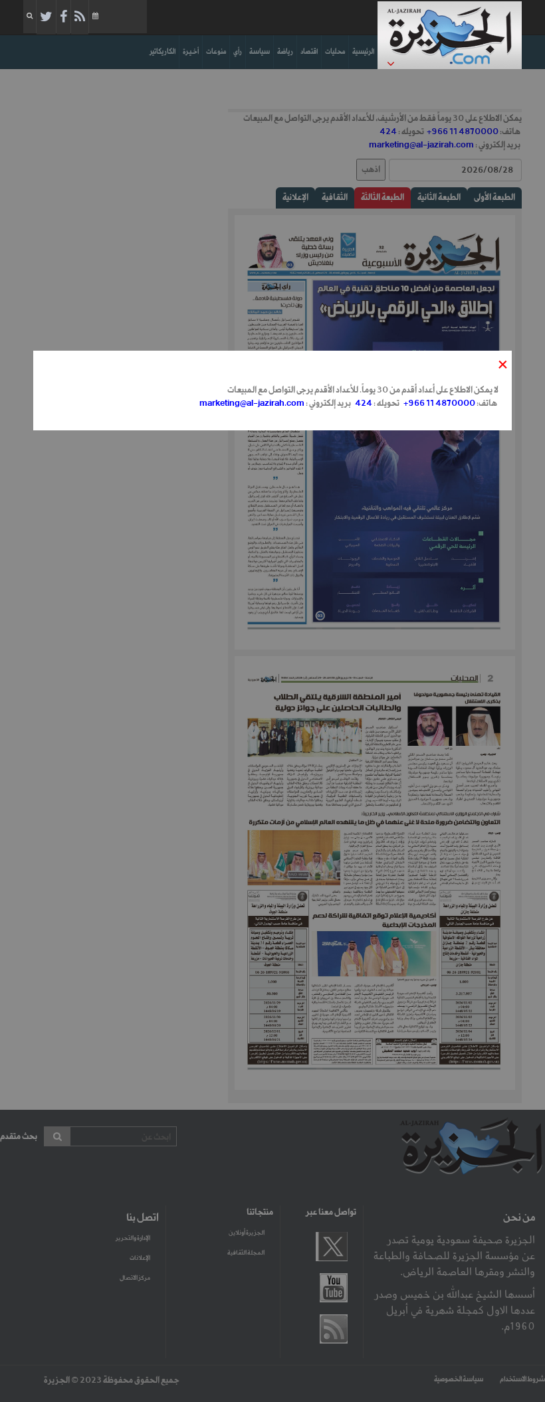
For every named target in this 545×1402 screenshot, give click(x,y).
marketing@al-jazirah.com (251, 403)
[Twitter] (46, 17)
